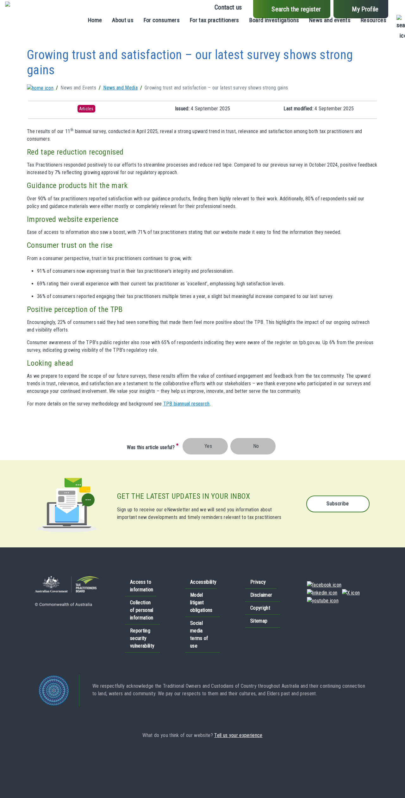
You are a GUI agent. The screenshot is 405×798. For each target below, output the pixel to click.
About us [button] (123, 20)
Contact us (228, 7)
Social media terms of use (199, 634)
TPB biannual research (186, 404)
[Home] (16, 6)
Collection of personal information (141, 610)
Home (95, 20)
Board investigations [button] (274, 20)
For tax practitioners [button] (214, 20)
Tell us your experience (238, 735)
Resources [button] (373, 20)
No (256, 446)
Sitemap (258, 621)
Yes (208, 446)
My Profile (365, 9)
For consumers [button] (162, 20)
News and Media (120, 88)
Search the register (296, 9)
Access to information (141, 586)
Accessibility (203, 582)
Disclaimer (261, 595)
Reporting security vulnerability (142, 638)
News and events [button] (330, 20)
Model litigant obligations (201, 602)
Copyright (260, 608)
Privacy (258, 582)
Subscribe (338, 504)
